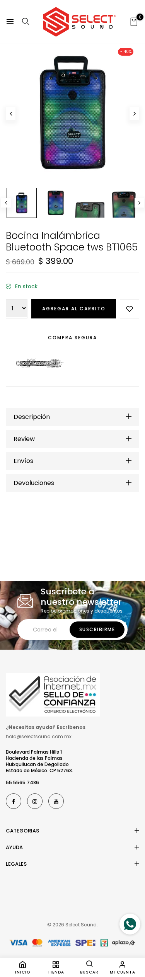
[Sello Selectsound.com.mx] (53, 694)
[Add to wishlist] (129, 308)
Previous (6, 203)
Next (139, 203)
